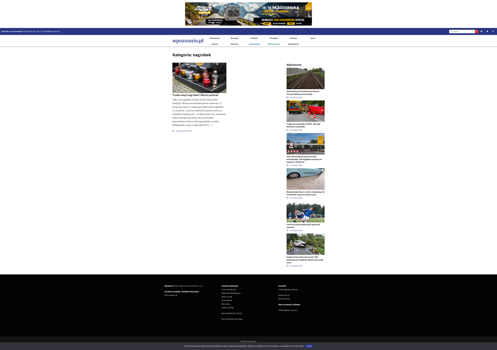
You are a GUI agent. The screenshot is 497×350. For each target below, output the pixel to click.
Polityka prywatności (248, 341)
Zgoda (309, 346)
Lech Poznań (254, 44)
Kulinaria (234, 44)
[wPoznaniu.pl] (187, 41)
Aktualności (215, 38)
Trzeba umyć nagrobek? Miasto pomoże (195, 95)
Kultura (215, 44)
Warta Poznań (274, 44)
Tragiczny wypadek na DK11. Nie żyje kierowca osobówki (303, 125)
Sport (313, 38)
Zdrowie (293, 38)
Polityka (254, 38)
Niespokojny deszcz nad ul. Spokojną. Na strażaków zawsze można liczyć (305, 193)
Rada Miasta (293, 44)
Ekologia (234, 38)
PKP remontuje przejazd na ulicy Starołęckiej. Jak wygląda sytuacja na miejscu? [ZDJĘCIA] (304, 159)
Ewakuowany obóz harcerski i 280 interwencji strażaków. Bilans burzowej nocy (305, 260)
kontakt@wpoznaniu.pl (51, 31)
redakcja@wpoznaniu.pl (288, 289)
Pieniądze (274, 38)
